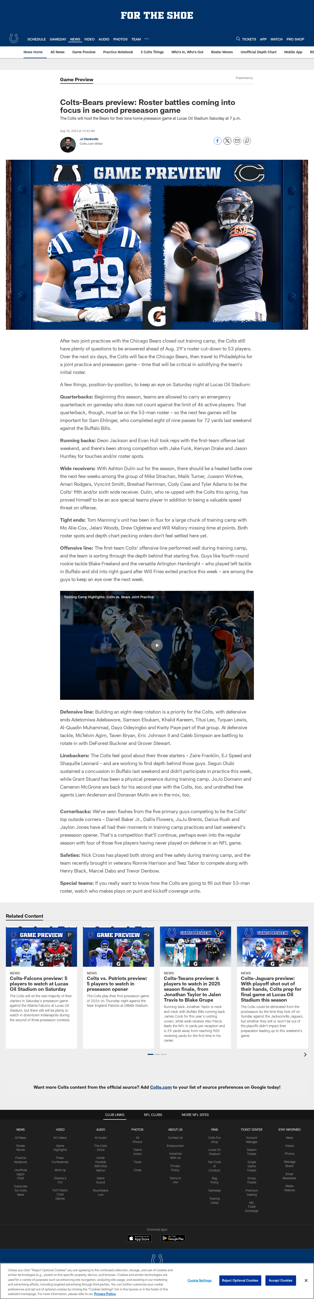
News (20, 1129)
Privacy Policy (105, 1294)
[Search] (238, 38)
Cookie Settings (200, 1280)
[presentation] (306, 1055)
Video (60, 1129)
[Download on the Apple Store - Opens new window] (139, 1239)
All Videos (60, 1137)
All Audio (101, 1137)
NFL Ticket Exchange (251, 1207)
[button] (157, 645)
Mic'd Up (60, 1170)
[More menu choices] (147, 39)
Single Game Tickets (251, 1166)
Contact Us (175, 1137)
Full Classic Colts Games (60, 1194)
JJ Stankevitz (89, 139)
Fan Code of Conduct (214, 1166)
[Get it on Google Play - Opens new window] (173, 1241)
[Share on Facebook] (218, 143)
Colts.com (161, 1087)
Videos (289, 1145)
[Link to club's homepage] (14, 38)
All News (20, 1137)
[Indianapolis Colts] (157, 1261)
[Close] (306, 1280)
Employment (175, 1145)
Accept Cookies (281, 1280)
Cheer (138, 1170)
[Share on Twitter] (227, 143)
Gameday (214, 1190)
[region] (157, 1281)
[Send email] (237, 143)
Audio (100, 1129)
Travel (137, 1162)
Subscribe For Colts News (20, 1190)
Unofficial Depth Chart (20, 1174)
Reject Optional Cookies (240, 1280)
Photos (137, 1129)
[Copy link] (247, 141)
